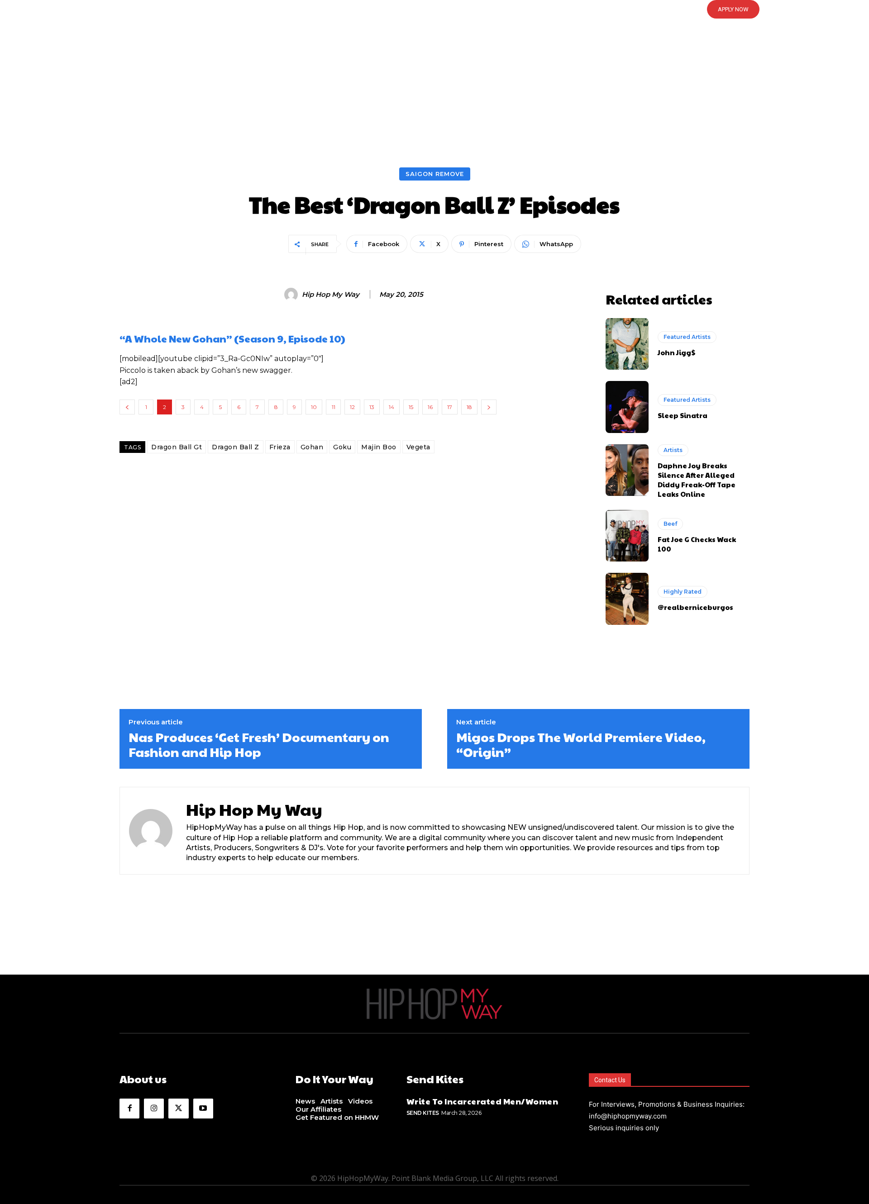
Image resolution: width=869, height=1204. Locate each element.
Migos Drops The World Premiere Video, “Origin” (581, 744)
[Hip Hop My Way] (292, 294)
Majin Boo (378, 447)
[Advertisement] (434, 99)
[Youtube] (203, 1108)
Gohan (312, 447)
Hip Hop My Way (330, 294)
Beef (670, 523)
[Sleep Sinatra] (627, 407)
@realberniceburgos (695, 607)
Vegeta (418, 447)
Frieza (280, 447)
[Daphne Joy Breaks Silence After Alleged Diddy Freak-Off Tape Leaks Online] (627, 470)
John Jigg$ (676, 352)
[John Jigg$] (627, 344)
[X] (178, 1108)
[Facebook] (129, 1108)
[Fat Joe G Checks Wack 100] (627, 536)
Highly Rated (683, 591)
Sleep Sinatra (682, 415)
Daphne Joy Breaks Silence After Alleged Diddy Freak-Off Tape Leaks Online (696, 480)
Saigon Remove (435, 173)
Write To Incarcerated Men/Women (482, 1101)
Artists (673, 450)
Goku (342, 447)
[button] (434, 9)
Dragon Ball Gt (176, 447)
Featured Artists (687, 336)
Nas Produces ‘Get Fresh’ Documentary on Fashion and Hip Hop (259, 744)
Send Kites (422, 1112)
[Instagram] (154, 1108)
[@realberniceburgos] (627, 598)
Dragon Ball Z (235, 447)
